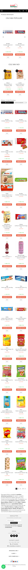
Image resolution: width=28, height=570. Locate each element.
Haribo (7, 378)
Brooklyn (8, 43)
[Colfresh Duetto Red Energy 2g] (21, 216)
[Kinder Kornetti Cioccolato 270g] (7, 143)
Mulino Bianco (7, 224)
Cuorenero (7, 471)
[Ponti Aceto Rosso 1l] (7, 247)
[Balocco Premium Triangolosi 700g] (8, 74)
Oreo (21, 286)
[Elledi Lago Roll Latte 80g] (7, 278)
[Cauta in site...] (26, 10)
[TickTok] (14, 536)
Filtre (8, 102)
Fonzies (7, 440)
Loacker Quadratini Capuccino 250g (20, 84)
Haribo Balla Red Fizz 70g (21, 441)
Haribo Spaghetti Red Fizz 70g (7, 380)
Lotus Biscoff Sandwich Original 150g (21, 319)
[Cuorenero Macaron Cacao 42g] (7, 463)
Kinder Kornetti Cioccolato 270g (7, 152)
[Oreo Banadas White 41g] (21, 278)
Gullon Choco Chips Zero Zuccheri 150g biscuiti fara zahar (7, 319)
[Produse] (2, 11)
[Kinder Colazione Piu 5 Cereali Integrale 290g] (7, 179)
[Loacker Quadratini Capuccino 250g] (20, 74)
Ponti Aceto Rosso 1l (7, 256)
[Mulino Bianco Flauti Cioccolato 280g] (7, 216)
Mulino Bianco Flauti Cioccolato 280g (7, 226)
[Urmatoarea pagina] (25, 489)
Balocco (8, 82)
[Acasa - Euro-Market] (14, 6)
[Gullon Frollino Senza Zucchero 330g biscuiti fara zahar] (7, 402)
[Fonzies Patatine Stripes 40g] (7, 432)
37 (23, 488)
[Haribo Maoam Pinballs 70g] (21, 371)
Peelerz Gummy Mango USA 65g (7, 350)
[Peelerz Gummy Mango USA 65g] (7, 340)
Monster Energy (21, 255)
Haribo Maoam (21, 378)
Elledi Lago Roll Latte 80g (7, 287)
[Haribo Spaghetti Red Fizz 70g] (7, 371)
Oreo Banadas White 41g (21, 287)
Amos (7, 347)
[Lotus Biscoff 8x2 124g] (21, 143)
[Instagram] (16, 536)
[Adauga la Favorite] (8, 57)
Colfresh (21, 224)
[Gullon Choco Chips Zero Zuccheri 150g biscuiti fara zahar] (7, 309)
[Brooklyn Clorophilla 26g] (21, 180)
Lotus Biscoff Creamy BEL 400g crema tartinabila (21, 350)
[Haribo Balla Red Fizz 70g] (21, 432)
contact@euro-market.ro (15, 546)
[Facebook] (11, 536)
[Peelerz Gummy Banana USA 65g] (21, 402)
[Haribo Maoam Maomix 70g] (21, 463)
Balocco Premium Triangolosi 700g (8, 84)
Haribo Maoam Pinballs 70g (21, 380)
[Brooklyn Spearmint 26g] (8, 32)
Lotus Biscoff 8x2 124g (21, 151)
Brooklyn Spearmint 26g (8, 45)
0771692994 (15, 544)
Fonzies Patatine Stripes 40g (7, 442)
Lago (7, 286)
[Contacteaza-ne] (19, 10)
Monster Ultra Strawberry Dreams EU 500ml (21, 257)
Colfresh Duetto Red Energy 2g (21, 226)
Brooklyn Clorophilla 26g (21, 195)
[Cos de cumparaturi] (23, 10)
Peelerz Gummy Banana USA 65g (21, 411)
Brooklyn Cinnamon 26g (20, 45)
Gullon (7, 317)
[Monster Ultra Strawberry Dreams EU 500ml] (21, 247)
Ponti (7, 255)
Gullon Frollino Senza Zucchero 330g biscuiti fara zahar (7, 411)
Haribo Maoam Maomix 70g (21, 472)
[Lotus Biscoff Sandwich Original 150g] (21, 309)
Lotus (21, 150)
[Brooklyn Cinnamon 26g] (20, 32)
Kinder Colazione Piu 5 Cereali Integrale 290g (7, 195)
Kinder (7, 150)
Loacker (20, 82)
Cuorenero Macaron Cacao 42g (7, 473)
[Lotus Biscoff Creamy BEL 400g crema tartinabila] (21, 340)
